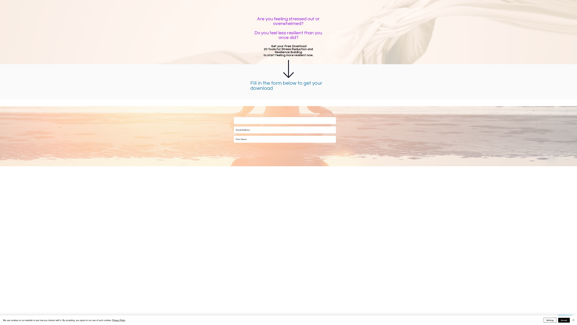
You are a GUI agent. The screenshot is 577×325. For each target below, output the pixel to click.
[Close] (573, 320)
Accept (564, 320)
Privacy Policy (118, 320)
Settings (550, 320)
